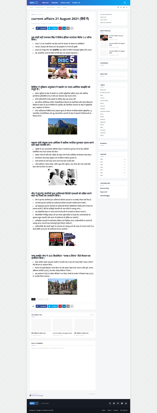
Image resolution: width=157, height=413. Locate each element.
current (102, 98)
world (101, 135)
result (102, 125)
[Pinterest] (60, 28)
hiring (101, 116)
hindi (47, 299)
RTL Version (123, 410)
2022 (113, 170)
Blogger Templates (42, 410)
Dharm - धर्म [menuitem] (76, 3)
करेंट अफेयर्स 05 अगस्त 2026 (81, 333)
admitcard (103, 90)
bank (101, 95)
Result (65, 7)
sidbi (101, 127)
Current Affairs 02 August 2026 (117, 44)
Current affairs (39, 7)
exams (102, 103)
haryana (102, 108)
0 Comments (57, 23)
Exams (59, 7)
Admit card (103, 17)
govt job (102, 106)
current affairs (39, 14)
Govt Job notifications (106, 14)
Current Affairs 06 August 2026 (62, 333)
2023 (113, 167)
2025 (113, 162)
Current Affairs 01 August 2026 (117, 52)
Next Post (92, 394)
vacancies (102, 133)
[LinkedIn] (64, 28)
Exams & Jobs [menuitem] (65, 3)
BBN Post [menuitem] (45, 3)
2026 (113, 159)
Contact (115, 410)
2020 (113, 175)
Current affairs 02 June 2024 (116, 36)
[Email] (68, 28)
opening (102, 119)
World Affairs (51, 7)
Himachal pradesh (105, 111)
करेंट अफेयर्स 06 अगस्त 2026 (38, 333)
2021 (113, 172)
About (109, 410)
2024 (113, 164)
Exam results (103, 20)
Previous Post (34, 394)
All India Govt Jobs (105, 92)
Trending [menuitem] (54, 3)
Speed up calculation (105, 22)
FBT (52, 410)
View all (92, 314)
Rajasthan (103, 122)
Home (31, 7)
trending (102, 130)
